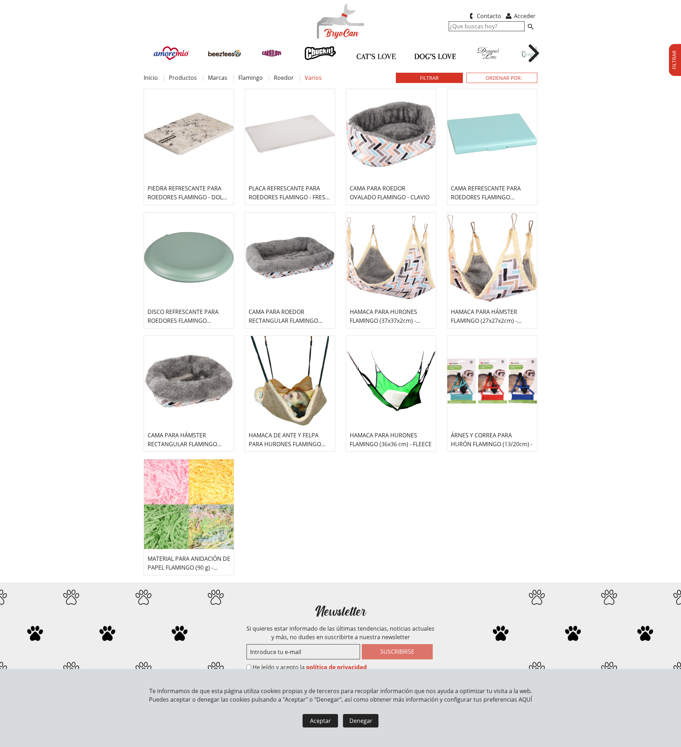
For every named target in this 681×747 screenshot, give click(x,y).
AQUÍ (525, 699)
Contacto (488, 16)
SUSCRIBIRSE (397, 651)
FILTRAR (429, 77)
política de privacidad (336, 667)
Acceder (524, 16)
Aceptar (320, 721)
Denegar (360, 721)
